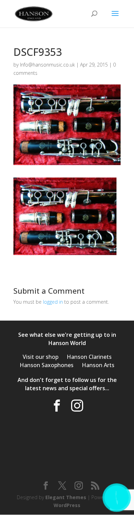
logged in (53, 302)
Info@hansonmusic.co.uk (47, 64)
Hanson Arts (98, 365)
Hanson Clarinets (89, 357)
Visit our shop (40, 357)
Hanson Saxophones (47, 365)
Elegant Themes (65, 497)
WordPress (67, 505)
